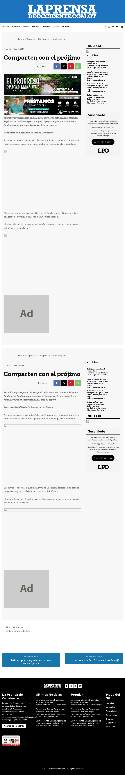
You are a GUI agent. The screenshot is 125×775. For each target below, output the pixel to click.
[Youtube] (117, 27)
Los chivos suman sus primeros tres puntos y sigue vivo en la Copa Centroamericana (97, 76)
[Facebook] (105, 27)
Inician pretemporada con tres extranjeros (31, 662)
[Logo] (52, 686)
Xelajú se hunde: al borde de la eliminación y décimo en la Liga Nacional (97, 64)
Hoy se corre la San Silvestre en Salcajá (93, 660)
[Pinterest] (71, 66)
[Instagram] (109, 27)
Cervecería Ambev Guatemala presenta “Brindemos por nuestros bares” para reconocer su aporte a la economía (51, 713)
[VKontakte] (113, 27)
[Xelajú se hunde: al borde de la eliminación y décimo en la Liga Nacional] (115, 65)
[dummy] (42, 314)
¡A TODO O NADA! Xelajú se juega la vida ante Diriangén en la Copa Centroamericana (97, 87)
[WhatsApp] (78, 66)
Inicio (21, 39)
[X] (64, 66)
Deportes (31, 39)
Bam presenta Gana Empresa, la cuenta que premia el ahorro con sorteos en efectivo (51, 723)
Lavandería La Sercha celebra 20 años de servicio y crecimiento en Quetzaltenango (51, 702)
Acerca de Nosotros (14, 726)
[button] (122, 27)
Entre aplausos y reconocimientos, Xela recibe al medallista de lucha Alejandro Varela (96, 99)
